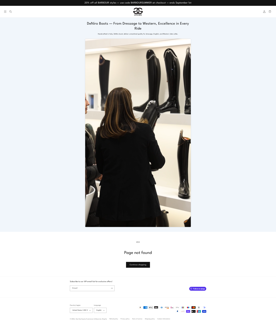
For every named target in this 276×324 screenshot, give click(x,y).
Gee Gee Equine (81, 319)
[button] (5, 11)
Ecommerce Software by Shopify (96, 319)
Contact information (163, 319)
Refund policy (114, 319)
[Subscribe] (111, 288)
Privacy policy (125, 319)
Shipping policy (150, 319)
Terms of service (137, 319)
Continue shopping (138, 265)
